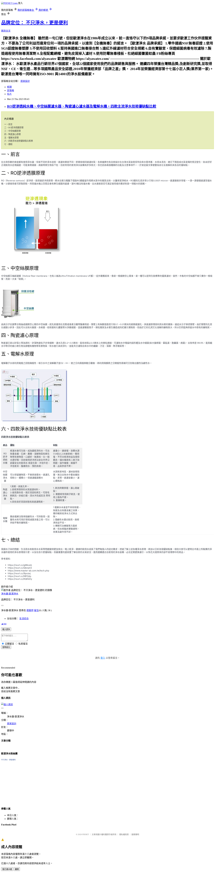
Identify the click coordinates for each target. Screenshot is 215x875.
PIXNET (85, 834)
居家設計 (25, 81)
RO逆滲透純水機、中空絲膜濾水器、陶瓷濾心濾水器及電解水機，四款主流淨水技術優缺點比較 (81, 106)
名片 (9, 94)
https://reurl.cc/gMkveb (20, 565)
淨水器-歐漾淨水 (9, 593)
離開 (17, 869)
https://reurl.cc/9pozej (19, 573)
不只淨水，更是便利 (8, 760)
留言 (36, 610)
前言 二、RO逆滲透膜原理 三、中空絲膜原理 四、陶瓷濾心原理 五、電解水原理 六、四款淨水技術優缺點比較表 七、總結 (18, 134)
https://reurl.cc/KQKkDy (20, 579)
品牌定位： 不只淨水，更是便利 (34, 22)
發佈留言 (6, 647)
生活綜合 (24, 618)
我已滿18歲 (7, 869)
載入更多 (6, 629)
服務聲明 (135, 834)
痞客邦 (29, 610)
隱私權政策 (124, 834)
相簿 (9, 87)
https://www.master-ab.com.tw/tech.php (28, 570)
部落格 (10, 90)
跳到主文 (6, 31)
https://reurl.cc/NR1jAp (19, 576)
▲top (3, 623)
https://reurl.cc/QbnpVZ (20, 567)
